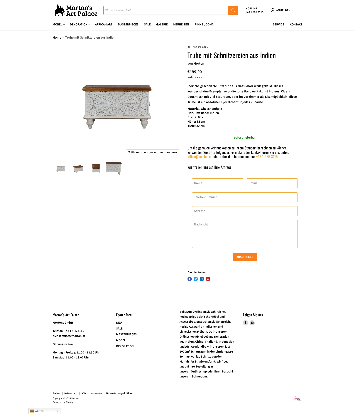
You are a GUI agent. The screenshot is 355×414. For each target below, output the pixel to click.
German (39, 410)
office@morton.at (199, 156)
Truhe (191, 102)
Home (57, 38)
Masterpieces (128, 24)
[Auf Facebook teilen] (189, 279)
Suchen (56, 393)
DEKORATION (125, 346)
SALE (147, 24)
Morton (199, 63)
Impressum (96, 393)
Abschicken (244, 257)
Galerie (162, 24)
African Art (103, 24)
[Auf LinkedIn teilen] (202, 279)
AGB (84, 393)
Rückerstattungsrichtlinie (119, 393)
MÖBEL (121, 340)
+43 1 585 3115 (267, 156)
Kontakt (296, 24)
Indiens (274, 91)
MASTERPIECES (126, 334)
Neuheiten (181, 24)
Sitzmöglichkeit (276, 96)
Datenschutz (70, 393)
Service (278, 24)
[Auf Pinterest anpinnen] (208, 279)
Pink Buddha (204, 24)
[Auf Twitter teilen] (196, 279)
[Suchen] (233, 10)
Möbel (58, 24)
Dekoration (79, 24)
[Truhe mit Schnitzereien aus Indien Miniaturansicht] (60, 168)
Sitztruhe (224, 86)
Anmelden (283, 10)
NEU (119, 322)
